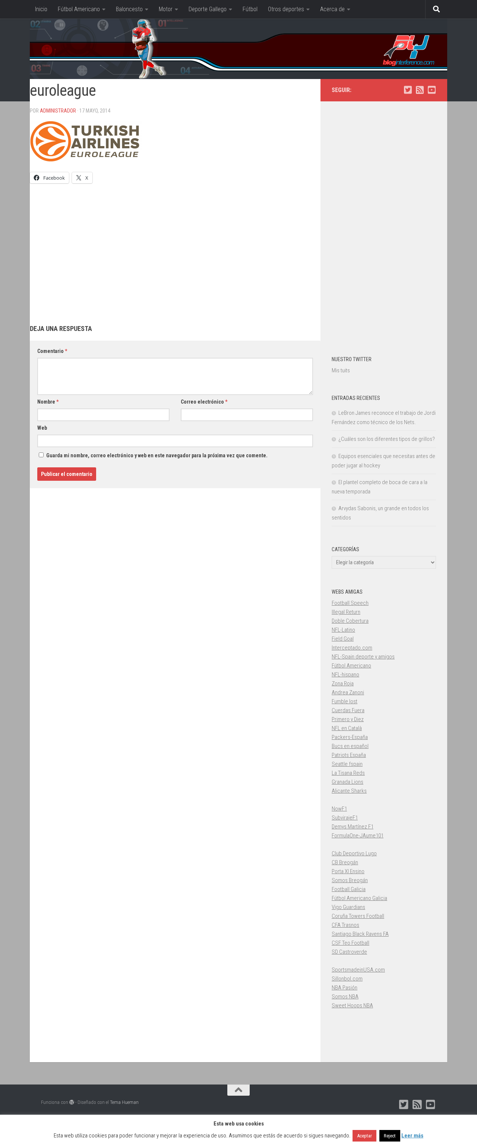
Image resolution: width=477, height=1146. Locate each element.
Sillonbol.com (347, 978)
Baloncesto (129, 9)
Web (42, 428)
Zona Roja (343, 683)
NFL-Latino (343, 629)
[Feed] (419, 89)
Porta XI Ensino (348, 871)
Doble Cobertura (350, 621)
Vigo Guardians (348, 907)
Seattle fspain (347, 764)
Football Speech (350, 603)
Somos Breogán (350, 880)
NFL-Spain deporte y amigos (363, 656)
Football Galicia (349, 889)
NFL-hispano (345, 674)
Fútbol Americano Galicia (359, 898)
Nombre (48, 402)
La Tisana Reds (348, 773)
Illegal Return (346, 612)
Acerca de (332, 9)
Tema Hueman (124, 1102)
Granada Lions (347, 782)
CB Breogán (345, 862)
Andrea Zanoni (348, 692)
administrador (58, 111)
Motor (166, 9)
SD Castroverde (349, 951)
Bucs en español (350, 746)
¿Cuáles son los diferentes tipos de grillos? (386, 439)
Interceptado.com (352, 647)
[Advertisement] (175, 247)
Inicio (41, 9)
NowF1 (339, 808)
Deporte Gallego (208, 9)
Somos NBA (345, 996)
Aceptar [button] (364, 1136)
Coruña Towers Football (358, 916)
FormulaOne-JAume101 (357, 835)
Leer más (412, 1135)
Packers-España (350, 737)
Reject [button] (390, 1136)
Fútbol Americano (79, 9)
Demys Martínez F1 (352, 826)
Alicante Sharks (349, 790)
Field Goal (343, 638)
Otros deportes (286, 9)
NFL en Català (347, 728)
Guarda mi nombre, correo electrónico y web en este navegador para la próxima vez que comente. (157, 455)
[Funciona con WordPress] (71, 1102)
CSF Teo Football (350, 943)
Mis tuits (341, 370)
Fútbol (250, 9)
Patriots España (349, 755)
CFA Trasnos (345, 925)
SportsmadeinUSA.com (358, 969)
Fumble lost (344, 701)
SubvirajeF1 (345, 817)
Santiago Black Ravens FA (360, 934)
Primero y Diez (348, 719)
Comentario (52, 351)
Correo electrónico (204, 402)
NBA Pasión (344, 987)
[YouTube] (431, 89)
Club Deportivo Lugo (354, 853)
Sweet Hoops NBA (352, 1005)
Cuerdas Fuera (348, 710)
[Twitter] (407, 89)
